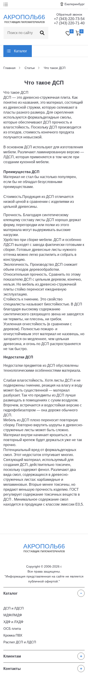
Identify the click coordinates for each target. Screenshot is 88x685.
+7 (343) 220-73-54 (69, 19)
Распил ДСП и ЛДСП (19, 642)
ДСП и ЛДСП (13, 608)
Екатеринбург (75, 4)
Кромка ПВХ (12, 635)
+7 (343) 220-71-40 (69, 23)
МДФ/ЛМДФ (12, 615)
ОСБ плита (12, 628)
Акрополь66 (44, 548)
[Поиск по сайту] (42, 33)
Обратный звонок (69, 14)
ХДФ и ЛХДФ (13, 622)
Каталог (20, 51)
